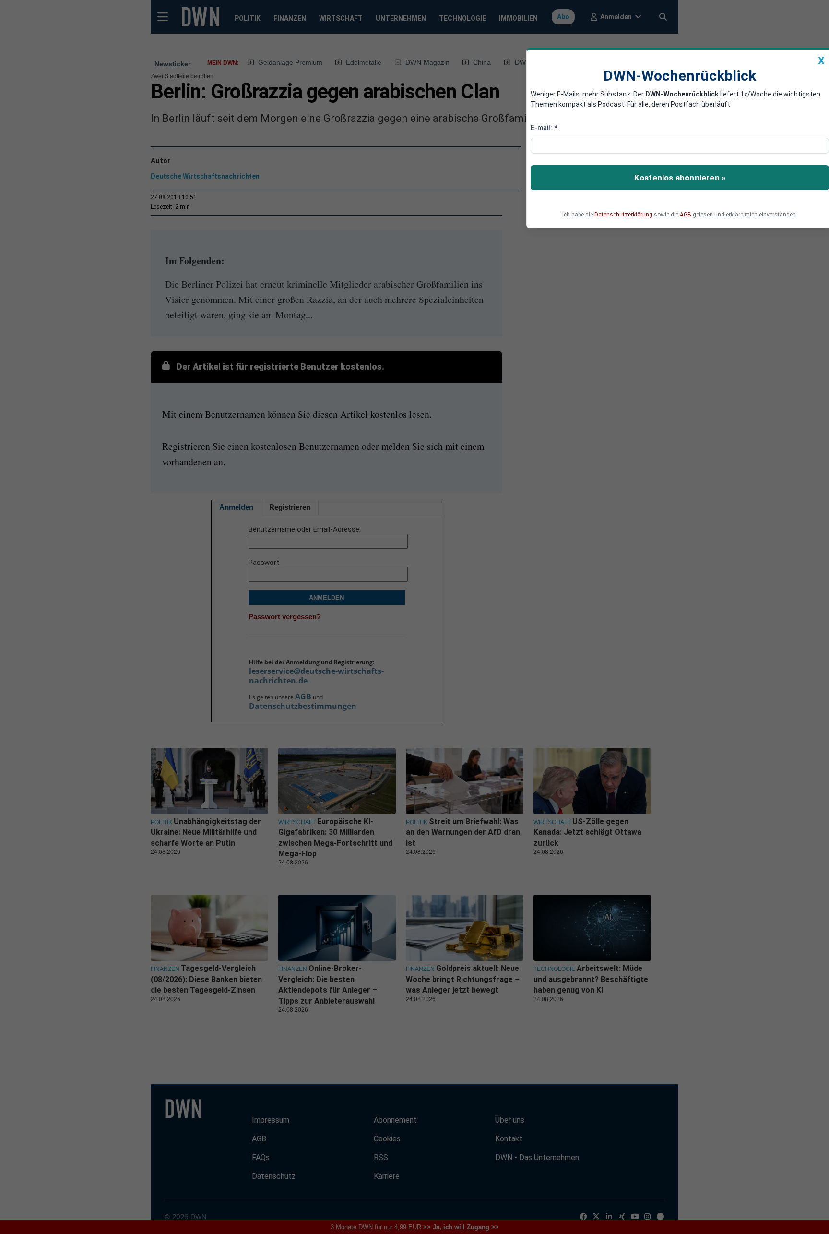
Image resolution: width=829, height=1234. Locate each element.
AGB (685, 214)
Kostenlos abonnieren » (679, 177)
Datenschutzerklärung (623, 214)
